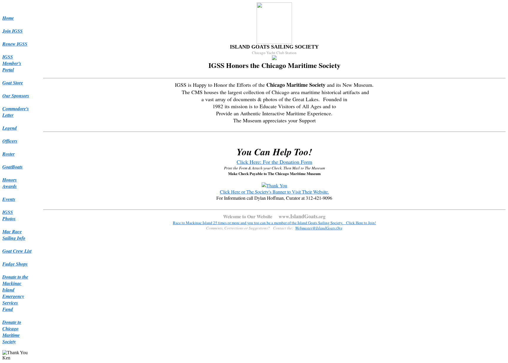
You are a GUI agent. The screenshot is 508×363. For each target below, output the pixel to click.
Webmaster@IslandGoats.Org (318, 228)
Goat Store (12, 82)
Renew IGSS (14, 44)
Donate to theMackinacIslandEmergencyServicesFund (15, 293)
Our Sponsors (15, 95)
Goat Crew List (16, 251)
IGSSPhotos (9, 215)
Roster (8, 154)
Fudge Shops (15, 264)
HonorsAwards (9, 182)
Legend (9, 128)
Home (8, 18)
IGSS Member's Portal (11, 63)
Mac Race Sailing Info (13, 234)
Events (8, 199)
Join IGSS (12, 31)
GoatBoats (12, 167)
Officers (9, 141)
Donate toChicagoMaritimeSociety (11, 332)
